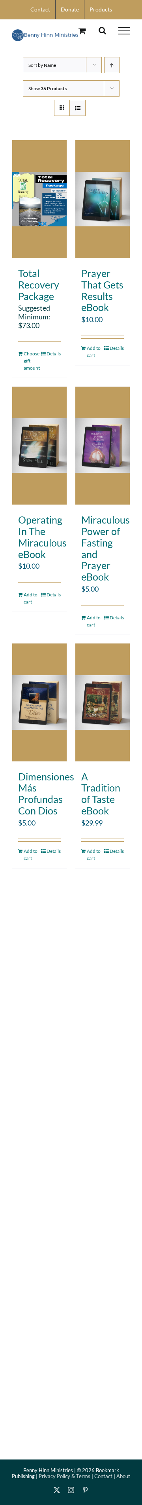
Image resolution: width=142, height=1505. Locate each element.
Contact (103, 1476)
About (123, 1476)
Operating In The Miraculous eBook (42, 537)
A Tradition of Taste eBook (100, 793)
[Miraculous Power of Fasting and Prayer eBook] (102, 446)
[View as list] (77, 108)
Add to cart (94, 351)
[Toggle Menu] (124, 30)
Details (54, 354)
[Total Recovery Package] (39, 199)
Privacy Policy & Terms (64, 1476)
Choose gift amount (31, 361)
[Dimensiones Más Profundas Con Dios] (39, 702)
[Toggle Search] (102, 30)
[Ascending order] (112, 65)
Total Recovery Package (38, 284)
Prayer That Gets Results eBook (102, 290)
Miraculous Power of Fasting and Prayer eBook (105, 548)
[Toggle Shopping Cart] (82, 31)
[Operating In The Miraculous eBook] (39, 446)
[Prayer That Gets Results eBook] (102, 199)
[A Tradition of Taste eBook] (102, 702)
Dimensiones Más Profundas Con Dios (46, 793)
